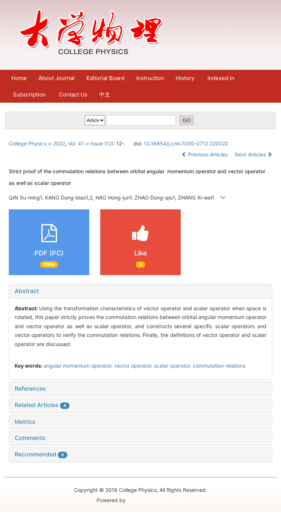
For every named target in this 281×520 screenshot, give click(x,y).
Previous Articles (208, 154)
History (185, 78)
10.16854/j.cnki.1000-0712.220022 (186, 143)
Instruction (150, 78)
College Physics (27, 143)
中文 (104, 94)
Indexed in (221, 78)
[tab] (140, 291)
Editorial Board (105, 78)
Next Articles (251, 154)
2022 (59, 143)
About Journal (56, 78)
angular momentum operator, (79, 366)
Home (19, 78)
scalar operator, (173, 366)
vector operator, (134, 366)
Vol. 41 (76, 143)
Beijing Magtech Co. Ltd (155, 500)
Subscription (29, 94)
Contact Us (73, 94)
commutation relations (219, 366)
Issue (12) (101, 143)
